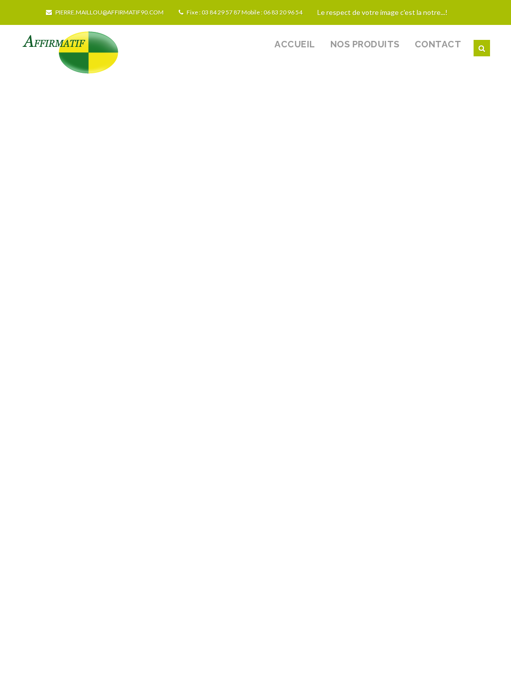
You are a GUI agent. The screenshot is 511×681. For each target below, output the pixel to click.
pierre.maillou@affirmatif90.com (109, 12)
